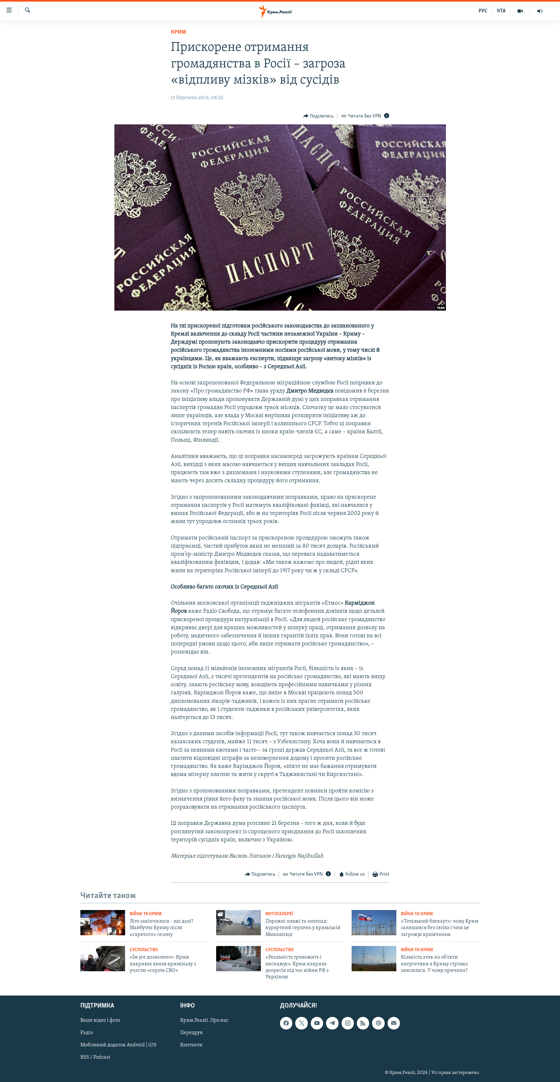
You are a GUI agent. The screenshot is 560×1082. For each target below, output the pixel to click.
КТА (501, 11)
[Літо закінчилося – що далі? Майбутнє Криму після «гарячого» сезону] (102, 922)
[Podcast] (378, 1023)
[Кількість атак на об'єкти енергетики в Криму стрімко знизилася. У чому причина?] (374, 958)
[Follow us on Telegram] (332, 1023)
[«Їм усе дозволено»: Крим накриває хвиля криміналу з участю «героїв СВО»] (102, 958)
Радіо (86, 1032)
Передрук (191, 1032)
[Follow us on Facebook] (286, 1023)
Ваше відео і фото (100, 1020)
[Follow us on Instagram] (348, 1023)
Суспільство (144, 950)
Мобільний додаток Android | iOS (118, 1045)
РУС (483, 11)
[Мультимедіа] (520, 11)
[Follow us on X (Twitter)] (301, 1023)
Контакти (191, 1045)
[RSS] (363, 1023)
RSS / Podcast (95, 1057)
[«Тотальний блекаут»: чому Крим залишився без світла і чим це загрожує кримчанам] (374, 922)
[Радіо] (540, 11)
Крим (178, 32)
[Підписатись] (394, 1023)
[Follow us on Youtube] (317, 1023)
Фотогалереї (279, 914)
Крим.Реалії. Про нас (204, 1020)
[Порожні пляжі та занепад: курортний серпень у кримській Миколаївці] (238, 922)
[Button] (318, 116)
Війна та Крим (146, 914)
